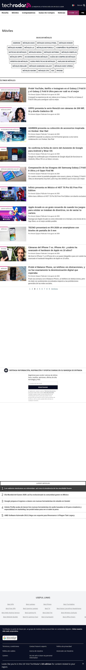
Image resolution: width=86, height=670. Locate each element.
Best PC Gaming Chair (30, 617)
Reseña (5, 13)
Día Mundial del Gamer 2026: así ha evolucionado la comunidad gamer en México (36, 495)
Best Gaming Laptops (30, 608)
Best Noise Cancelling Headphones (69, 608)
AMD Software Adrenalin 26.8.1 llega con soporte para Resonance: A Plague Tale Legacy (39, 515)
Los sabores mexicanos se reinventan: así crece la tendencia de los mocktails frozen (38, 488)
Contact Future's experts (38, 646)
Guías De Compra (47, 13)
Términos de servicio (50, 391)
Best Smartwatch (47, 617)
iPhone (3, 249)
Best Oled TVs (47, 613)
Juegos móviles (6, 209)
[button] (81, 5)
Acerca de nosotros (36, 651)
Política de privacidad (64, 646)
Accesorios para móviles (10, 129)
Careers (5, 656)
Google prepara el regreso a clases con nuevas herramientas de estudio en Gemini (37, 501)
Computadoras (28, 13)
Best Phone (47, 604)
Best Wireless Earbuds (69, 613)
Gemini (3, 149)
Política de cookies (9, 651)
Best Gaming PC (30, 613)
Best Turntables (69, 604)
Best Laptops (30, 604)
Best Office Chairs (69, 617)
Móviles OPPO (6, 110)
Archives (54, 289)
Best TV (47, 608)
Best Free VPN (11, 608)
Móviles (15, 13)
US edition (46, 664)
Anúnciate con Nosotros (65, 651)
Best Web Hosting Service (11, 613)
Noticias (61, 13)
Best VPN (10, 604)
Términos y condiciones (11, 646)
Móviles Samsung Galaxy (10, 90)
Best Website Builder (10, 617)
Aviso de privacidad (49, 392)
